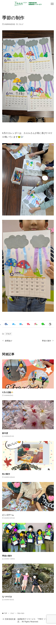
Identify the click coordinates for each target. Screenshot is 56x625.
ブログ (20, 24)
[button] (6, 324)
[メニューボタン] (52, 4)
